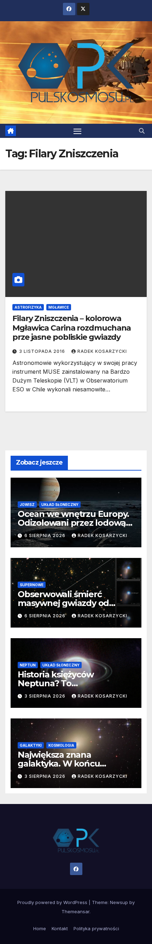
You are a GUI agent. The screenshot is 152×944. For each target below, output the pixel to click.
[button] (142, 130)
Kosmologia (61, 745)
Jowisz (27, 504)
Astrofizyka (28, 307)
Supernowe (31, 585)
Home (39, 928)
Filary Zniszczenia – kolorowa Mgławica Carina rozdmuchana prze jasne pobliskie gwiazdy (71, 328)
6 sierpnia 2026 (45, 535)
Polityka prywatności (96, 928)
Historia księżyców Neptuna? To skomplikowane (55, 683)
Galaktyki (31, 745)
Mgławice (58, 307)
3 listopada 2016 (42, 351)
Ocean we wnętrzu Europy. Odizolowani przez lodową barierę (73, 523)
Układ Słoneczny (59, 504)
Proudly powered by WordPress (53, 902)
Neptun (28, 665)
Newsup (119, 902)
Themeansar (75, 911)
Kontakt (60, 928)
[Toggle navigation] (77, 131)
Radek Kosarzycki (102, 351)
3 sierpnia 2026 (45, 696)
